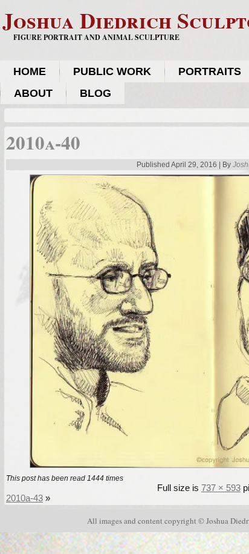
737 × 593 (221, 488)
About (33, 93)
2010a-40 (43, 142)
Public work (112, 71)
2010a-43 (24, 498)
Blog (95, 93)
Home (29, 71)
